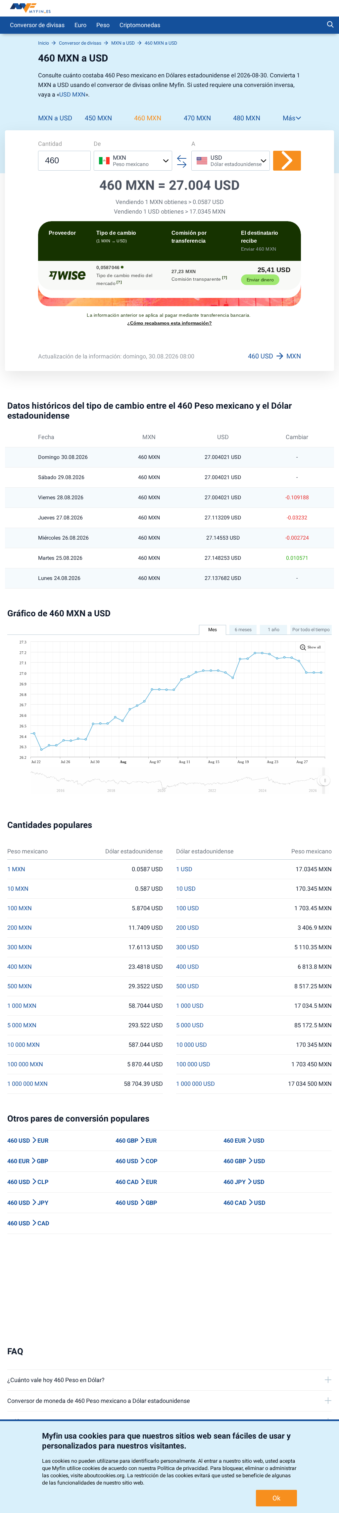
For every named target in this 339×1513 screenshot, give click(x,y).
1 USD (184, 869)
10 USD (186, 889)
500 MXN (19, 986)
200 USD (187, 928)
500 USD (187, 986)
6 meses (243, 629)
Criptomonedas (140, 24)
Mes (212, 629)
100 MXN (19, 908)
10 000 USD (191, 1045)
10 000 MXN (23, 1045)
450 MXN (98, 118)
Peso (103, 24)
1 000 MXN (21, 1006)
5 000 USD (190, 1025)
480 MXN (246, 118)
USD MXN (72, 94)
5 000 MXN (21, 1025)
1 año (273, 629)
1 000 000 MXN (27, 1084)
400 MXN (19, 967)
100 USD (187, 908)
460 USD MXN (274, 356)
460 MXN (147, 118)
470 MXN (197, 118)
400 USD (187, 967)
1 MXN (16, 869)
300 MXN (19, 947)
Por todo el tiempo (311, 629)
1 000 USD (190, 1006)
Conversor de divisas (37, 24)
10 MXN (17, 889)
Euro (80, 24)
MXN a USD (55, 118)
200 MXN (19, 928)
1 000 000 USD (195, 1084)
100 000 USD (193, 1064)
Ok (276, 1498)
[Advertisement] (169, 1290)
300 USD (187, 947)
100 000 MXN (25, 1064)
